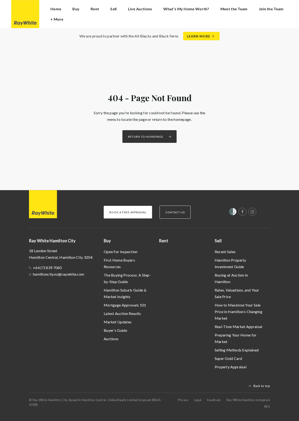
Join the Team (271, 9)
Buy (107, 240)
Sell (218, 240)
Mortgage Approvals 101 (125, 305)
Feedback (214, 400)
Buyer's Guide (115, 330)
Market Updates (118, 322)
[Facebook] (242, 212)
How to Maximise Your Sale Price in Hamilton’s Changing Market (238, 311)
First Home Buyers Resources (119, 263)
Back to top (261, 386)
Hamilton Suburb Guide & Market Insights (125, 293)
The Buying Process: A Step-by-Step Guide (127, 278)
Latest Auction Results (122, 313)
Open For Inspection (121, 251)
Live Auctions (140, 9)
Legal (198, 400)
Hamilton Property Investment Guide (230, 263)
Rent (95, 9)
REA (267, 406)
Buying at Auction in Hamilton (231, 278)
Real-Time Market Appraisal (238, 326)
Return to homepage (145, 136)
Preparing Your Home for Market (236, 338)
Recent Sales (225, 251)
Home (55, 9)
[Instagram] (252, 212)
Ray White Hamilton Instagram (248, 400)
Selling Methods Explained (237, 350)
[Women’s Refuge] (233, 212)
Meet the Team (234, 9)
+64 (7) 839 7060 (47, 267)
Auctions (111, 338)
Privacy (183, 400)
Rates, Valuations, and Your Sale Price (237, 293)
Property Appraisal (230, 367)
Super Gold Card (228, 358)
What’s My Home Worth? (186, 9)
